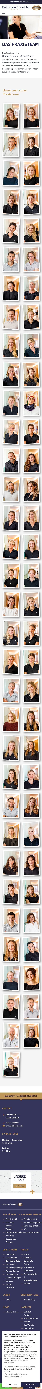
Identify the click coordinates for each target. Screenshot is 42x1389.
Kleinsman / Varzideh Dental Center (17, 56)
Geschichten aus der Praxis (30, 1330)
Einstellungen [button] (12, 1384)
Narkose (9, 1281)
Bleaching (9, 1235)
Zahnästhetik (11, 1219)
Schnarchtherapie (13, 1277)
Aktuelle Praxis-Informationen (22, 1)
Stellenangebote (31, 1318)
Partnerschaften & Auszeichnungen (31, 1277)
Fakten (27, 1321)
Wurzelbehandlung (13, 1267)
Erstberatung (29, 1299)
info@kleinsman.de (14, 1125)
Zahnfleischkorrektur (14, 1232)
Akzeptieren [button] (30, 1384)
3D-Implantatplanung (32, 1231)
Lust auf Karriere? (27, 1313)
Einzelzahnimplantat (33, 1222)
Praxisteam (29, 1267)
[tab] (21, 1096)
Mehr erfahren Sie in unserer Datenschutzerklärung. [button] (15, 1375)
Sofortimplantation (32, 1225)
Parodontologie (12, 1271)
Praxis (26, 1254)
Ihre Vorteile (29, 1325)
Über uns (27, 1257)
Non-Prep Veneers (9, 1224)
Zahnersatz (10, 1264)
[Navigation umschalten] (3, 13)
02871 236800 (12, 1122)
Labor (8, 1299)
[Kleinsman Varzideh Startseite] (22, 8)
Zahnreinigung (11, 1274)
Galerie (27, 1283)
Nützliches (28, 1270)
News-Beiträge (11, 1311)
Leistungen (10, 1254)
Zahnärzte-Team (29, 1262)
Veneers (8, 1229)
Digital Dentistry (9, 1286)
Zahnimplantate (31, 1219)
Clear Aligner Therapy (10, 1240)
